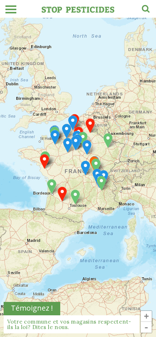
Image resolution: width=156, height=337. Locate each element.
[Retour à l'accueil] (78, 9)
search (145, 9)
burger (10, 9)
